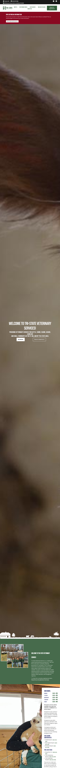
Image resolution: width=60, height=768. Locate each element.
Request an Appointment (52, 8)
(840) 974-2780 (52, 756)
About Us (15, 7)
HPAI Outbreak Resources (12, 21)
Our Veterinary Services (23, 7)
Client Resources (33, 7)
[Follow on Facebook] (53, 1)
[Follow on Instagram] (56, 1)
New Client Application (41, 7)
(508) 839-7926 (52, 759)
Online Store (30, 8)
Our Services (20, 339)
